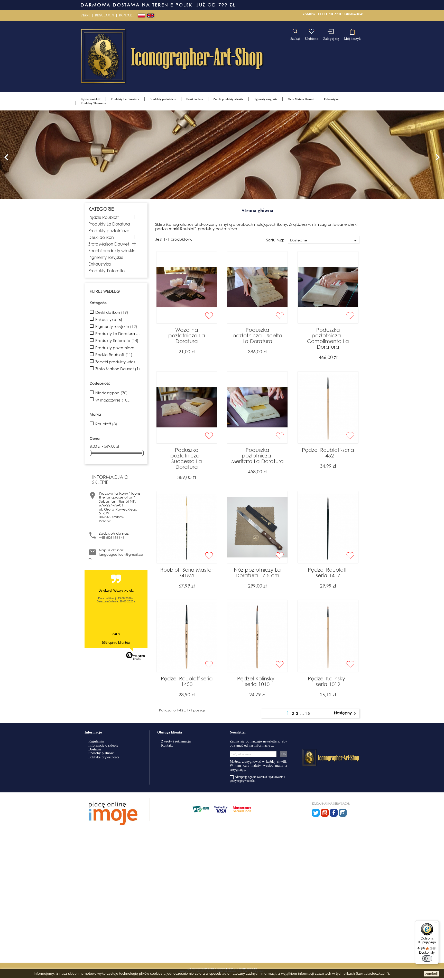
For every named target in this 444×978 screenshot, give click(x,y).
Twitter (316, 813)
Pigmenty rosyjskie (265, 99)
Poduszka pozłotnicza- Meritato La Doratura (257, 455)
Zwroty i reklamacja (176, 741)
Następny (346, 713)
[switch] (427, 958)
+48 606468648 (353, 14)
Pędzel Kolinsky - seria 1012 (328, 681)
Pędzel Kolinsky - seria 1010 (257, 681)
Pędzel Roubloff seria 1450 (187, 681)
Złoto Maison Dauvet (301, 99)
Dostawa (94, 749)
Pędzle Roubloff (90, 99)
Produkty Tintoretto (93, 103)
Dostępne (324, 240)
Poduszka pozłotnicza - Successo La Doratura (186, 458)
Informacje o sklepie (103, 745)
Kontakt (126, 15)
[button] (6, 154)
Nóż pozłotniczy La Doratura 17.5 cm (257, 572)
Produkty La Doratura (125, 99)
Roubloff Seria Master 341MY (186, 572)
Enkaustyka (331, 99)
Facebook (334, 813)
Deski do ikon (194, 99)
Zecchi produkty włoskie (228, 99)
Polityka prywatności (103, 757)
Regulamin (104, 15)
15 (307, 713)
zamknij (431, 974)
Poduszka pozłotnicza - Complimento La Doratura (328, 338)
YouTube (325, 813)
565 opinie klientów (116, 642)
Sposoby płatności (101, 753)
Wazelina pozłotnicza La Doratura (186, 335)
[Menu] (436, 923)
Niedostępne (111, 393)
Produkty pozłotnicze (163, 99)
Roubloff (106, 424)
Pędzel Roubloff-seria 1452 (328, 452)
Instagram (343, 813)
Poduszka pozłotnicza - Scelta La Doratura (257, 335)
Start (85, 15)
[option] (222, 154)
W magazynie (113, 400)
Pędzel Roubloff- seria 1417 (328, 572)
